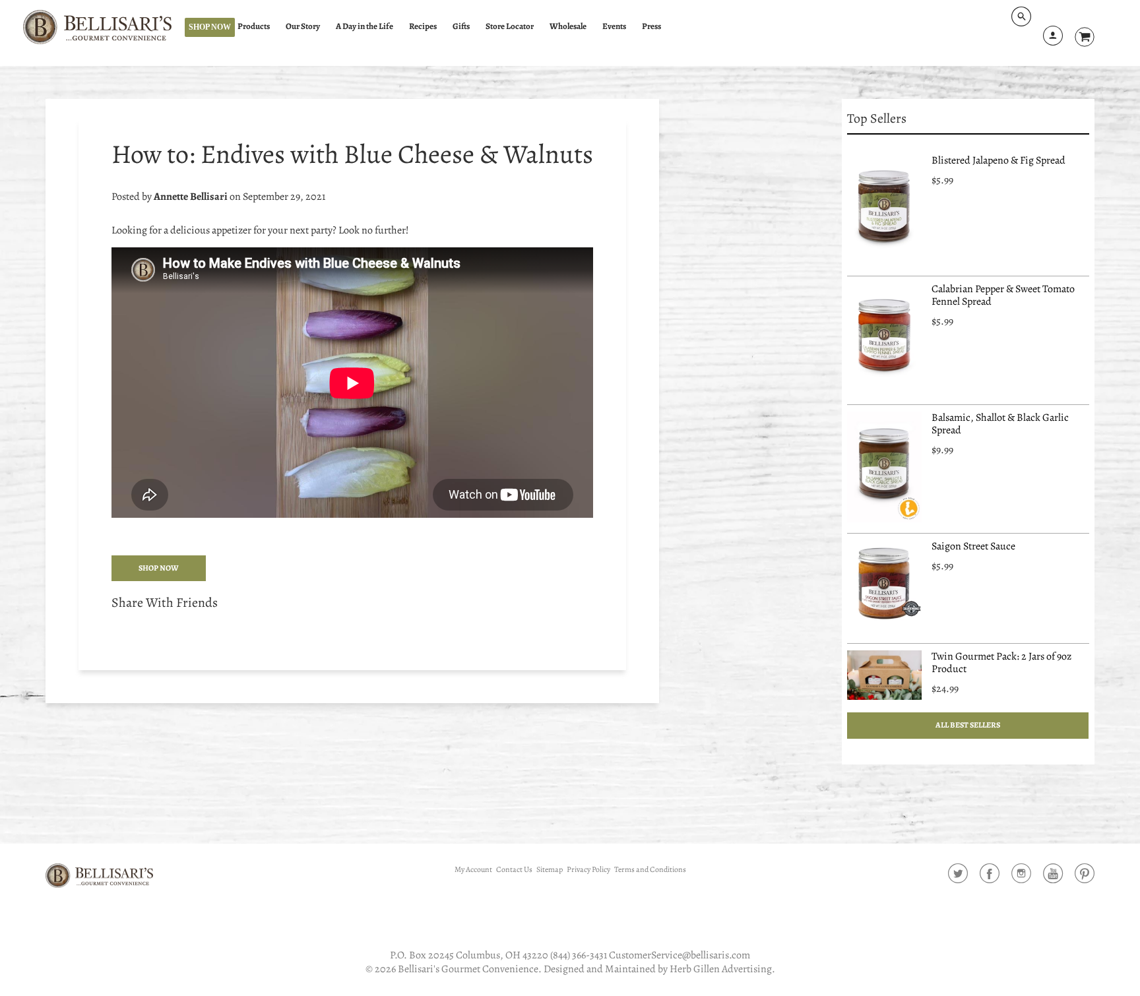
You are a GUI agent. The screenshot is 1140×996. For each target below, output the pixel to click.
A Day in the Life (364, 26)
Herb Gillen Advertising (721, 969)
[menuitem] (259, 27)
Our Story (303, 26)
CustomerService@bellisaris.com (679, 955)
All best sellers (968, 725)
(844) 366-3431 (578, 955)
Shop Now (210, 27)
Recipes (423, 26)
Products (254, 26)
